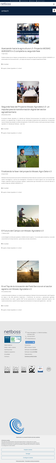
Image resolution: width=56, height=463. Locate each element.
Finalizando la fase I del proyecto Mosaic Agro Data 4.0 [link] (26, 171)
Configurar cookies (28, 457)
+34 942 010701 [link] (14, 1)
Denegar (28, 453)
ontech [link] (20, 68)
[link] (54, 10)
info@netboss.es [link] (24, 1)
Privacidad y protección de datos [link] (32, 461)
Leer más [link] (22, 124)
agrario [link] (5, 68)
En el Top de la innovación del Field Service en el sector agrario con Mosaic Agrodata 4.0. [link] (26, 287)
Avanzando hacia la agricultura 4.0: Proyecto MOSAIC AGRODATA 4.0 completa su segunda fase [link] (26, 49)
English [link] (43, 1)
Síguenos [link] (33, 1)
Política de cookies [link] (20, 461)
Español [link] (39, 1)
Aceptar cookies (28, 449)
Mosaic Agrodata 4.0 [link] (12, 68)
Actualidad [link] (5, 64)
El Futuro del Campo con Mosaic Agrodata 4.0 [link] (22, 230)
